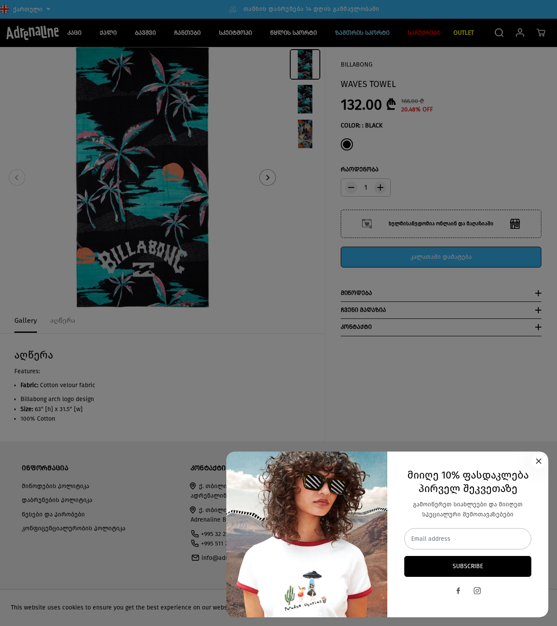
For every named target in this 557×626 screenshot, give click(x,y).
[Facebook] (458, 590)
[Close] (538, 461)
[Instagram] (477, 590)
